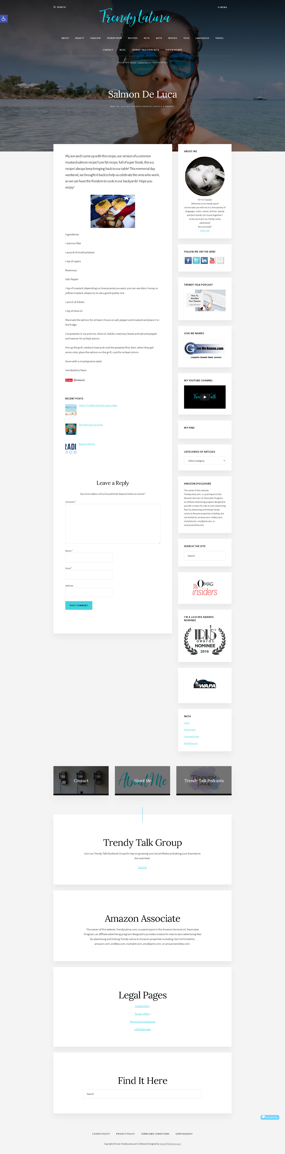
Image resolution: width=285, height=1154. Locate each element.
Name (69, 551)
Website (69, 586)
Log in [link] (187, 723)
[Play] (205, 397)
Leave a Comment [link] (164, 106)
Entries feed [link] (189, 730)
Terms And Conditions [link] (142, 1021)
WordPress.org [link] (191, 743)
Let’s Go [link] (142, 867)
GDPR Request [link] (142, 1029)
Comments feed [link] (191, 736)
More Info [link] (205, 230)
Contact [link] (81, 780)
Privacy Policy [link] (142, 1013)
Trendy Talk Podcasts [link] (204, 780)
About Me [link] (142, 780)
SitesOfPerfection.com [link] (170, 1144)
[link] (4, 19)
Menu (223, 7)
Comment (70, 502)
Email (68, 568)
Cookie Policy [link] (142, 1006)
